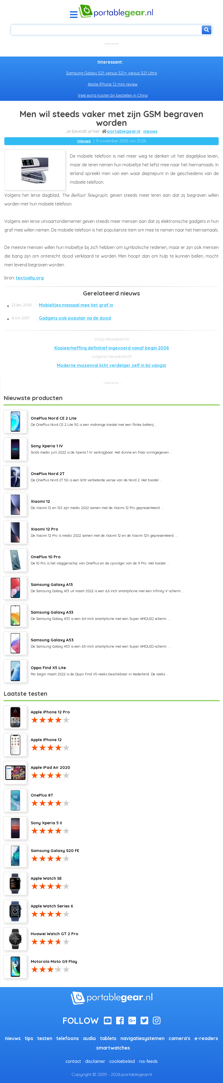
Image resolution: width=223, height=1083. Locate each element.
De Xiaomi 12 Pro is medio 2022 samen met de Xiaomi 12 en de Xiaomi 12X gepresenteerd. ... (104, 531)
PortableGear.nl (123, 131)
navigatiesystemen (142, 1038)
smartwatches (113, 1048)
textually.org (30, 277)
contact (73, 1061)
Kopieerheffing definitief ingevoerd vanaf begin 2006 (111, 348)
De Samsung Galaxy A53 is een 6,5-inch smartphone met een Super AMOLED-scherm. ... (101, 642)
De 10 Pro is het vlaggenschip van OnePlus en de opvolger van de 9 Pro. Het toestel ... (100, 559)
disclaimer (95, 1061)
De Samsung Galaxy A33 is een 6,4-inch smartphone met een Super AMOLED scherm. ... (101, 615)
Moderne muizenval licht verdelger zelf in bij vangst (111, 365)
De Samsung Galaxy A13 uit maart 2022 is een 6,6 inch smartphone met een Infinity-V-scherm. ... (108, 587)
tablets (108, 1038)
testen (44, 1038)
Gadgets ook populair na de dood (61, 318)
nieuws (150, 131)
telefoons (67, 1038)
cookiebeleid (122, 1061)
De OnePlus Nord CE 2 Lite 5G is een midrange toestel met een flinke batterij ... (94, 421)
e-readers (206, 1038)
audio (89, 1038)
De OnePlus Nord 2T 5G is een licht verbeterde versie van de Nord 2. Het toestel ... (96, 476)
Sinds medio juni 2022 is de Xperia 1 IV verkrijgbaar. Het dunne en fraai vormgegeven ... (101, 448)
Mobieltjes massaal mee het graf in (62, 305)
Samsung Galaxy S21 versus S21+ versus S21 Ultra (111, 73)
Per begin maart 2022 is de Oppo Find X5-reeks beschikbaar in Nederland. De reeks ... (100, 670)
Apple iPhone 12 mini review (113, 84)
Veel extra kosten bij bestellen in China (113, 95)
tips (29, 1038)
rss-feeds (148, 1061)
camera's (179, 1038)
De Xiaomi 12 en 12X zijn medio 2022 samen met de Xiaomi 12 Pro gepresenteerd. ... (97, 504)
